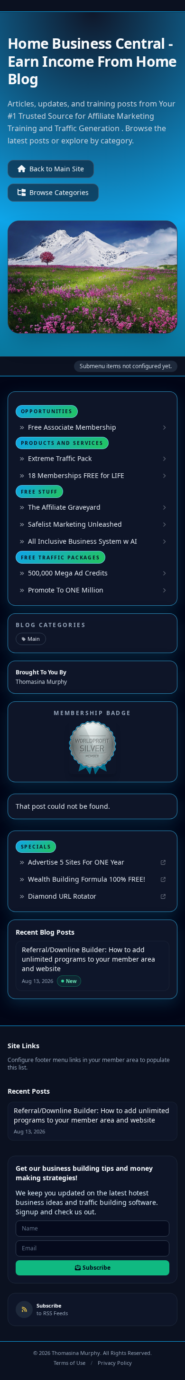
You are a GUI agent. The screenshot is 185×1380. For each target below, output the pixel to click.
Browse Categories (59, 192)
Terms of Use (69, 1362)
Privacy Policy (115, 1362)
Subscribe (97, 1268)
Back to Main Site (56, 168)
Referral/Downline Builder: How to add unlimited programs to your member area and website (88, 959)
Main (34, 638)
